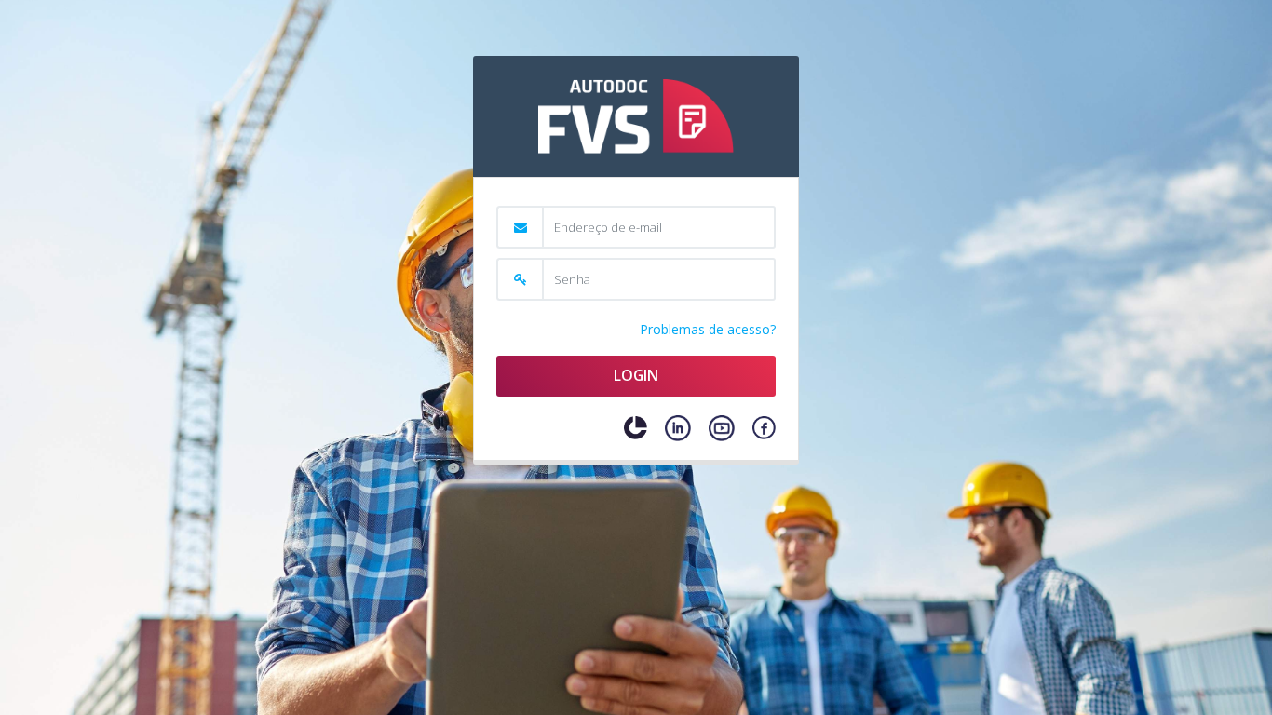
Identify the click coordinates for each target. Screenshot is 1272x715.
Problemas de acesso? (708, 329)
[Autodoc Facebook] (764, 427)
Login (636, 375)
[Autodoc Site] (635, 427)
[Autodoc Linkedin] (678, 428)
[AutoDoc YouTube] (722, 428)
